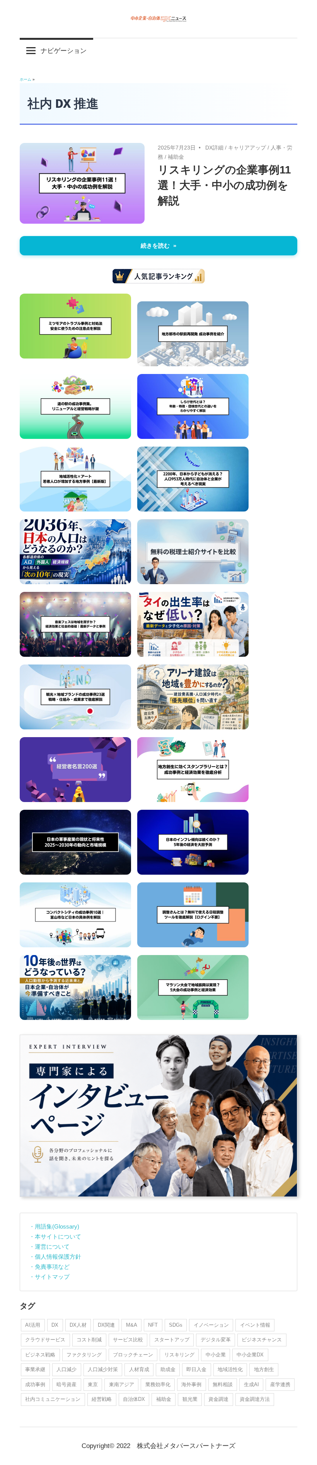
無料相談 (223, 1384)
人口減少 (66, 1369)
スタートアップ (171, 1340)
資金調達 (218, 1399)
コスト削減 (89, 1340)
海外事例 (191, 1384)
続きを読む (155, 245)
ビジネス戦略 (40, 1355)
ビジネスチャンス (262, 1340)
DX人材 (78, 1325)
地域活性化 (230, 1369)
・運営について (49, 1246)
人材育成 (139, 1369)
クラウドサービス (45, 1340)
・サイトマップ (49, 1276)
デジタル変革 (216, 1340)
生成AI (251, 1384)
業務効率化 (157, 1384)
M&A (131, 1325)
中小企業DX (250, 1355)
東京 (93, 1384)
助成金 (168, 1369)
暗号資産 (66, 1384)
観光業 (190, 1399)
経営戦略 (102, 1399)
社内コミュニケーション (52, 1399)
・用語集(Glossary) (54, 1226)
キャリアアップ (247, 147)
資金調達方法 (255, 1399)
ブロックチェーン (133, 1355)
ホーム (25, 79)
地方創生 (264, 1369)
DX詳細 (214, 147)
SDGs (175, 1325)
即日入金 (196, 1369)
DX (54, 1325)
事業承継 (35, 1369)
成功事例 (35, 1384)
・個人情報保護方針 (55, 1256)
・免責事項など (49, 1266)
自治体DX (134, 1399)
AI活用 (32, 1325)
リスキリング (179, 1355)
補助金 (176, 157)
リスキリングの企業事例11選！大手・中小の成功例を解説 (224, 185)
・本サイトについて (55, 1236)
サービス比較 (128, 1340)
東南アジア (121, 1384)
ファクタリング (84, 1355)
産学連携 (280, 1384)
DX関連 (106, 1325)
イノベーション (211, 1325)
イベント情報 (255, 1325)
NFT (153, 1325)
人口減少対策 (103, 1369)
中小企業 (216, 1355)
